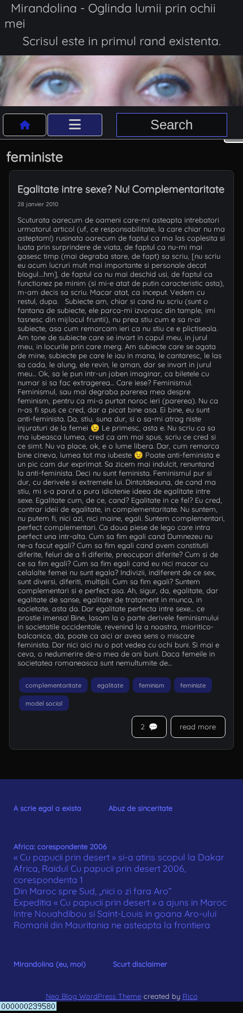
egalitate (110, 685)
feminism (151, 685)
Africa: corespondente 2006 (60, 846)
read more (198, 726)
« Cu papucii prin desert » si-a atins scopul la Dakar (119, 857)
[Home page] (25, 125)
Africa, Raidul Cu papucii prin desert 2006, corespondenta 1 (100, 874)
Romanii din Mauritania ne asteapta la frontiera (112, 925)
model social (44, 703)
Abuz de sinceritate (140, 807)
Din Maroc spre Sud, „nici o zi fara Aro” (93, 891)
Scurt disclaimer (140, 963)
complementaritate (53, 685)
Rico (190, 996)
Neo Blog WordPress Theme (93, 996)
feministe (193, 685)
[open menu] (74, 125)
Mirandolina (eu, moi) (50, 963)
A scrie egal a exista (47, 807)
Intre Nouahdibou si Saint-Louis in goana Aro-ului (115, 913)
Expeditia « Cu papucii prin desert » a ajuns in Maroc (120, 902)
